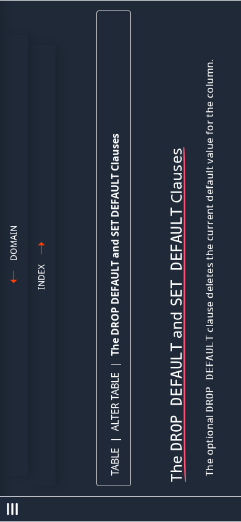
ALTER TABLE (115, 402)
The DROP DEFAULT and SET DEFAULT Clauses (115, 244)
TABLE (115, 462)
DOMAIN (13, 243)
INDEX (41, 277)
